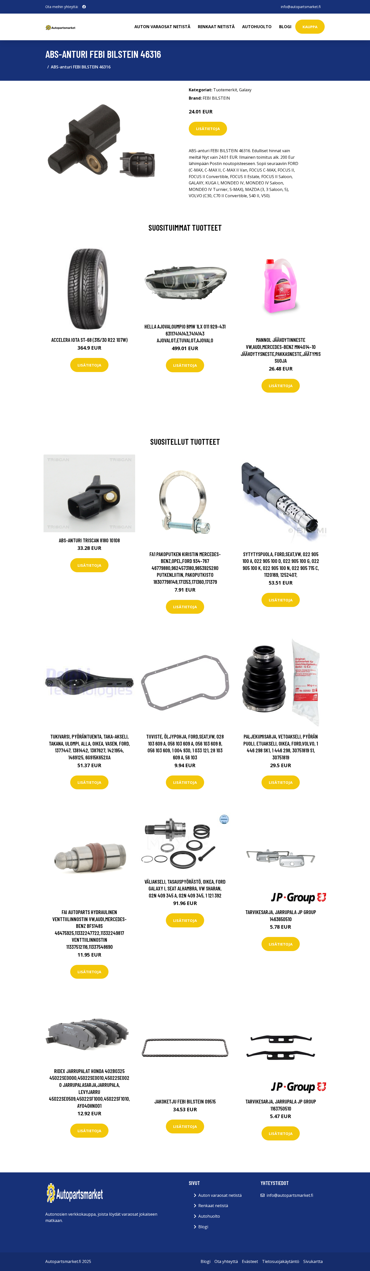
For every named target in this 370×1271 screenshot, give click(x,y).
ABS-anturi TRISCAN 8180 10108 (89, 540)
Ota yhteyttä (226, 1261)
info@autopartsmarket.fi (301, 6)
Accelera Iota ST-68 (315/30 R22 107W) (89, 340)
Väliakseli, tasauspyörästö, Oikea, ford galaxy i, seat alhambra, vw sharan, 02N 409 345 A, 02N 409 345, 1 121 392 (185, 888)
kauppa (310, 26)
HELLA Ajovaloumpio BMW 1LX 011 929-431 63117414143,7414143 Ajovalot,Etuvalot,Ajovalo (185, 333)
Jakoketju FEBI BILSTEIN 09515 (185, 1101)
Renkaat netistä (216, 26)
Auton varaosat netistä (162, 26)
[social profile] (84, 7)
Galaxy (245, 90)
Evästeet (250, 1261)
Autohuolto (257, 26)
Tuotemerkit (225, 90)
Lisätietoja (208, 128)
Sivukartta (313, 1261)
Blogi (285, 26)
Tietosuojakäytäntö (280, 1261)
